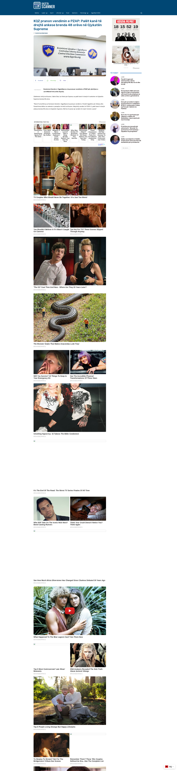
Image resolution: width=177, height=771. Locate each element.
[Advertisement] (70, 117)
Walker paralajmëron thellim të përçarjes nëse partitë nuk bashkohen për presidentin (131, 140)
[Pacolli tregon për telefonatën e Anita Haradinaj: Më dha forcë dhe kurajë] (115, 80)
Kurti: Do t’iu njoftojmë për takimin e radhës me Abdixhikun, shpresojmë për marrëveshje (130, 117)
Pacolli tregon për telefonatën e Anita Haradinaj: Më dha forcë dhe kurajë (130, 81)
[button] (141, 13)
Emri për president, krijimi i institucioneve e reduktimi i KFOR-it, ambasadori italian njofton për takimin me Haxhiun (130, 105)
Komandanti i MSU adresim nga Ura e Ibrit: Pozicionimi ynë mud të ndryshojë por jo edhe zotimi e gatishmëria (130, 93)
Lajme (122, 77)
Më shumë (125, 148)
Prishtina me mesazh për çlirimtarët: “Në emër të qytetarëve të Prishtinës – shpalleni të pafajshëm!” (130, 129)
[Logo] (48, 5)
